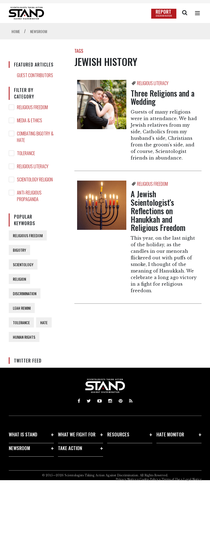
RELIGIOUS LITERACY (32, 166)
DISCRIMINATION (24, 293)
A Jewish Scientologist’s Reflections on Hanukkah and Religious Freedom (158, 210)
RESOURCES (118, 434)
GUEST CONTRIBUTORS (35, 75)
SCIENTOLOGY (23, 264)
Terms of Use (170, 479)
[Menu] (197, 13)
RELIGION (19, 279)
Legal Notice (192, 479)
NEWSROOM (19, 448)
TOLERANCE (26, 153)
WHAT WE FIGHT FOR (76, 434)
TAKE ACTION (70, 448)
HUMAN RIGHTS (24, 337)
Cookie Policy (148, 479)
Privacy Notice (126, 479)
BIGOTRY (19, 250)
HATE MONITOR (170, 434)
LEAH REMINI (22, 308)
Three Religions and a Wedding (162, 97)
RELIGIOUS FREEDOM (32, 107)
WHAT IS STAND (23, 434)
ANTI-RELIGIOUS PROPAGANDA (29, 195)
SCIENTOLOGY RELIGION (35, 179)
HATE (44, 322)
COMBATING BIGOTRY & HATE (35, 136)
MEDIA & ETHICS (29, 120)
